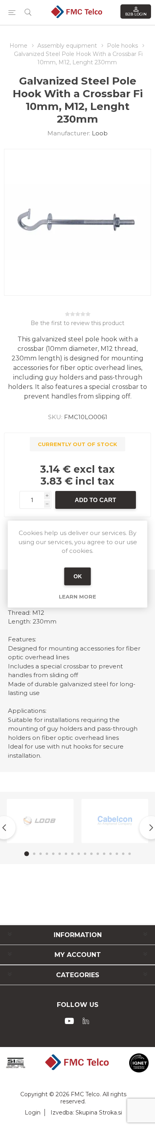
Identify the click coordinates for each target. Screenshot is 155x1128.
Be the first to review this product (77, 323)
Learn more (77, 596)
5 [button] (53, 854)
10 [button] (85, 854)
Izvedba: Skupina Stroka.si (86, 1112)
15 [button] (117, 854)
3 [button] (40, 854)
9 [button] (79, 854)
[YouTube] (69, 1020)
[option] (40, 821)
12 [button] (98, 854)
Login (33, 1112)
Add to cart (95, 500)
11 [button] (91, 854)
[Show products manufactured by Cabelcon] (114, 821)
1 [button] (26, 853)
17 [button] (129, 854)
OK (78, 576)
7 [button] (66, 854)
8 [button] (72, 854)
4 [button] (47, 854)
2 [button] (34, 854)
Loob (100, 133)
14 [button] (110, 854)
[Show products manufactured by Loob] (40, 821)
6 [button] (59, 854)
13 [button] (104, 854)
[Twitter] (85, 1020)
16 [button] (123, 854)
